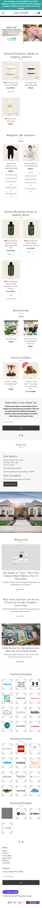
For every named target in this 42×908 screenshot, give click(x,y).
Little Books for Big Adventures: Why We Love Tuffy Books (21, 649)
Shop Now (33, 27)
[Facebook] (19, 435)
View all (21, 141)
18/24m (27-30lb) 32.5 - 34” (11, 195)
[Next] (39, 173)
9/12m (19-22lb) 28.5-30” (11, 183)
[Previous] (3, 173)
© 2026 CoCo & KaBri (9, 896)
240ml (9, 254)
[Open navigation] (3, 12)
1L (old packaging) (11, 298)
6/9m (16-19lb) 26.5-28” (11, 178)
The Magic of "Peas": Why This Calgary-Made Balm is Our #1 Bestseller (21, 575)
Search (4, 851)
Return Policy (6, 858)
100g (9, 91)
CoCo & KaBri (21, 12)
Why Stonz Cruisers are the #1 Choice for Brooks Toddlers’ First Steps (21, 602)
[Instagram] (22, 435)
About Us (5, 853)
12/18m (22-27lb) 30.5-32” (11, 189)
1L (13, 254)
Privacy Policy (7, 856)
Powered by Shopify (25, 896)
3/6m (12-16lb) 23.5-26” (11, 175)
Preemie (31, 172)
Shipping (5, 860)
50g (13, 91)
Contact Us (6, 863)
